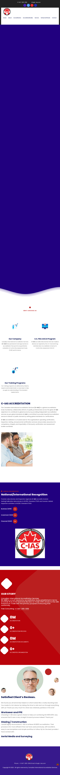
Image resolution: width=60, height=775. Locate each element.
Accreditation (17, 18)
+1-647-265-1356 (22, 2)
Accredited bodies (28, 18)
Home (4, 18)
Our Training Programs (15, 383)
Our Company (15, 339)
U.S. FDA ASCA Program (45, 339)
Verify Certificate (45, 18)
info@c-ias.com (35, 2)
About (10, 18)
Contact (54, 18)
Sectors (37, 18)
